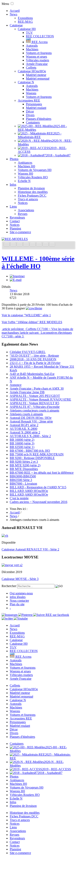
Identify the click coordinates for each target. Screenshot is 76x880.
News (13, 14)
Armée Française (37, 64)
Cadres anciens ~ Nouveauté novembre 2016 (38, 502)
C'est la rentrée (19, 498)
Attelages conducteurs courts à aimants (34, 410)
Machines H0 (26, 166)
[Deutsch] (20, 245)
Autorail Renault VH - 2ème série (31, 421)
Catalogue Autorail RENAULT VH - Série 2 (30, 549)
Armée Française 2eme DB (27, 392)
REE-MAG (25, 21)
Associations (26, 210)
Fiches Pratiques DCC (32, 195)
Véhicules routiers (37, 60)
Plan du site (17, 604)
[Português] (39, 245)
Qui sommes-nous (21, 593)
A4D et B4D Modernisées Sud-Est (32, 374)
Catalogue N (26, 82)
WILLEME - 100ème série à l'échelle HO (38, 262)
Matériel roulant (36, 107)
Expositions (25, 18)
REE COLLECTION (40, 36)
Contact (15, 221)
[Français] (7, 245)
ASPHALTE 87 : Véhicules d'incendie (35, 407)
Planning (15, 228)
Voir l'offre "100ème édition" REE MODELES (32, 322)
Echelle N (24, 181)
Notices (23, 203)
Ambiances (25, 162)
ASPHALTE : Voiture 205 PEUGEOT (35, 396)
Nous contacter (19, 600)
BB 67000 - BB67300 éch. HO (30, 450)
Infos (13, 184)
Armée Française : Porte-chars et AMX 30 (37, 388)
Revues (22, 214)
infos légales (18, 597)
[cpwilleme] (34, 308)
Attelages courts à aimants (26, 414)
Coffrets (31, 67)
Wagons (31, 93)
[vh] (5, 535)
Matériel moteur (36, 75)
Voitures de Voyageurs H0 (34, 170)
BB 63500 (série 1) (22, 447)
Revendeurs (17, 217)
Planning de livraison (31, 188)
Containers (33, 122)
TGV (29, 32)
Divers (30, 115)
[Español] (33, 245)
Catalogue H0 (27, 29)
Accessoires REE (29, 100)
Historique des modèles (33, 192)
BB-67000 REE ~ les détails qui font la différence (42, 472)
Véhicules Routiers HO (33, 177)
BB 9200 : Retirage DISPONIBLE (32, 458)
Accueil (15, 10)
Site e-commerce (20, 232)
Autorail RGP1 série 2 (24, 425)
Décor (30, 111)
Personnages (34, 104)
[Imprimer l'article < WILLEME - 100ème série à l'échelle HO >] (17, 276)
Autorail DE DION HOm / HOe (30, 417)
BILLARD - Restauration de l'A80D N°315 (38, 487)
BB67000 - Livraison (23, 483)
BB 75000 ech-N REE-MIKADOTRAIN (37, 454)
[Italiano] (27, 245)
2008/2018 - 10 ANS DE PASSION (33, 359)
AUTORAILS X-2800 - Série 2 (30, 436)
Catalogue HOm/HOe (32, 71)
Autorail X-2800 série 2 (25, 432)
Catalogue (16, 25)
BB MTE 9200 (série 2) (25, 465)
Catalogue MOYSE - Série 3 (20, 579)
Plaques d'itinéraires (38, 118)
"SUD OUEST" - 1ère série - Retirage (34, 355)
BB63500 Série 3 (21, 480)
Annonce (15, 385)
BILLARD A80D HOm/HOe (29, 491)
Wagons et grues (36, 56)
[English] (14, 245)
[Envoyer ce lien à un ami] (15, 280)
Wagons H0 (25, 173)
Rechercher (9, 586)
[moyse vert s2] (12, 565)
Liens (13, 206)
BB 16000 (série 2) (22, 439)
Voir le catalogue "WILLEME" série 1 (26, 315)
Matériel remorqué (37, 78)
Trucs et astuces (28, 199)
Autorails (32, 45)
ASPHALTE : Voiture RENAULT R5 (34, 403)
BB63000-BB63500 (23, 476)
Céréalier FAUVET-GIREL (28, 352)
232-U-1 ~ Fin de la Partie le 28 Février (35, 363)
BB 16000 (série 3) (22, 443)
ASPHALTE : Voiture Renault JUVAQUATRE (40, 399)
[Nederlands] (46, 245)
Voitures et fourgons (39, 53)
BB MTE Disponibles (24, 469)
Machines (32, 49)
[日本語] (52, 245)
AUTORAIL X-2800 (23, 428)
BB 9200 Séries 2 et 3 (24, 461)
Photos (14, 159)
